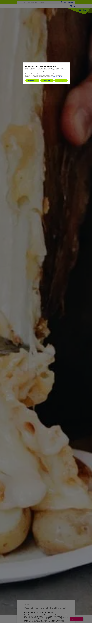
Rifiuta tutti (47, 80)
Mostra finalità (32, 80)
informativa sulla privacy (56, 76)
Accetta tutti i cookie (61, 81)
